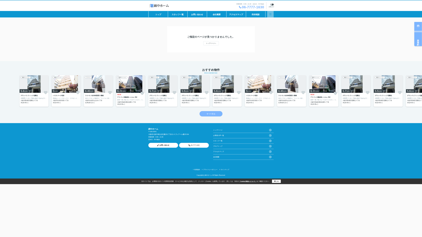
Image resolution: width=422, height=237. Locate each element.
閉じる (276, 181)
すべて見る (211, 114)
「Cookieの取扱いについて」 (247, 181)
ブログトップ (217, 146)
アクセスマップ (236, 14)
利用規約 (197, 169)
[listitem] (163, 91)
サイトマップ (225, 169)
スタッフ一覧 (178, 14)
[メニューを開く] (270, 14)
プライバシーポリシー (210, 169)
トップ (158, 14)
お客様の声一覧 (218, 135)
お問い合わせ (197, 14)
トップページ (217, 130)
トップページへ (211, 43)
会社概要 (217, 14)
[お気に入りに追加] (45, 92)
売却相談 (256, 14)
